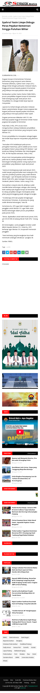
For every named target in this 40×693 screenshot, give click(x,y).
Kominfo (26, 647)
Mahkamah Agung (19, 651)
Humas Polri (17, 647)
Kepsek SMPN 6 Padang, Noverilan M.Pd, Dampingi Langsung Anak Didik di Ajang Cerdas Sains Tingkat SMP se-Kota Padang (24, 581)
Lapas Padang (7, 651)
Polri (15, 654)
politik (10, 16)
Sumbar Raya (8, 33)
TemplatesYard (32, 686)
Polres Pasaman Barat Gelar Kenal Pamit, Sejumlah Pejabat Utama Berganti (24, 522)
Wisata (5, 661)
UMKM (17, 657)
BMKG (5, 637)
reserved (23, 688)
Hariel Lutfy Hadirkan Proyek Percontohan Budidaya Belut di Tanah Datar (23, 593)
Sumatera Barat (8, 657)
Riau (28, 654)
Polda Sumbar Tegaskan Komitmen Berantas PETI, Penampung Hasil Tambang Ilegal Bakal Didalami (24, 533)
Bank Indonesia (14, 637)
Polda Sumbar (7, 654)
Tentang (26, 683)
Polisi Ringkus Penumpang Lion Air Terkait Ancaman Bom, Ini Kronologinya (24, 478)
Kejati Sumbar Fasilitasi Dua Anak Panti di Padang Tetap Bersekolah (24, 603)
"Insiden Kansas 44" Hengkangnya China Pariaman (24, 612)
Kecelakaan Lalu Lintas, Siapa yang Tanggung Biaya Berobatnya (24, 468)
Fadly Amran (7, 647)
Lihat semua (31, 453)
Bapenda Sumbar (8, 641)
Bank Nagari (25, 637)
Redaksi (22, 654)
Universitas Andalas (28, 657)
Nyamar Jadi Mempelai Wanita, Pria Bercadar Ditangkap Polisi (24, 459)
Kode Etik (18, 680)
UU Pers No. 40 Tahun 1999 (13, 683)
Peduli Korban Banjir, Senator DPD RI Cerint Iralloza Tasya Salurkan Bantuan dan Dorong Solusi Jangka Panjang (24, 511)
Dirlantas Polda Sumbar (10, 644)
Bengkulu (19, 641)
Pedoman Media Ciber (29, 680)
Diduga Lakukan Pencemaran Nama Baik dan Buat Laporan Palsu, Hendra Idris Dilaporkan (24, 570)
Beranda (4, 16)
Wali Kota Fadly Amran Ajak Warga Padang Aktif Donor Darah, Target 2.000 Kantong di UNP (24, 622)
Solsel (34, 654)
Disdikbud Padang (25, 644)
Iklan (11, 680)
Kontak (33, 647)
